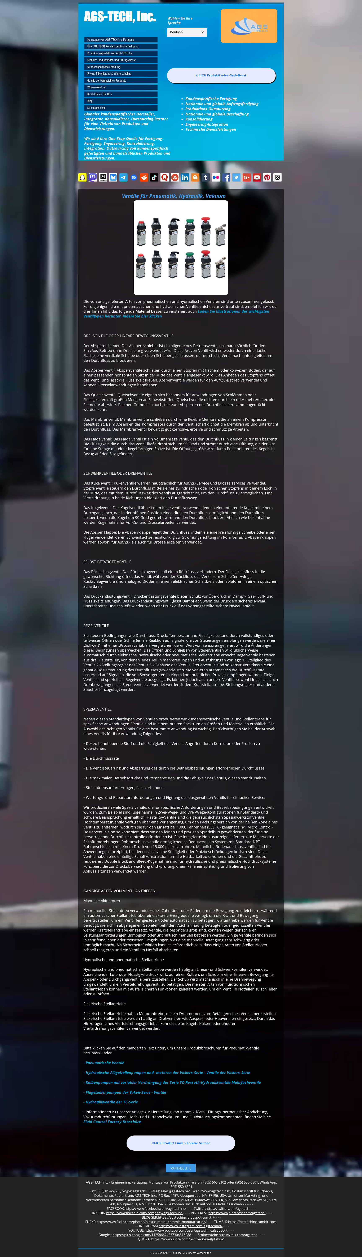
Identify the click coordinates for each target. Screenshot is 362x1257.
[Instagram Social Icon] (277, 177)
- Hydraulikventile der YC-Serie (110, 1102)
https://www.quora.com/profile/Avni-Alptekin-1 (188, 1239)
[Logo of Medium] (103, 177)
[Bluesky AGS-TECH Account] (113, 177)
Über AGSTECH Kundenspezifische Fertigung (112, 46)
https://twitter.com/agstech (227, 1208)
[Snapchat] (82, 177)
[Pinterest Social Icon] (267, 177)
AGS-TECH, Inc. (120, 16)
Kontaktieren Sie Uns (99, 94)
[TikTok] (154, 177)
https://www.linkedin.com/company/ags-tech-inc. (144, 1213)
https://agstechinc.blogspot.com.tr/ (186, 1217)
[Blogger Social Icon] (195, 177)
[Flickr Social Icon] (216, 177)
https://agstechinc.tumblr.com (252, 1221)
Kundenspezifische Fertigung (103, 67)
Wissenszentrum (96, 87)
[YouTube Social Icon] (257, 177)
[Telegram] (123, 177)
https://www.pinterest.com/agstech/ (237, 1213)
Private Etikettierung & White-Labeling (109, 74)
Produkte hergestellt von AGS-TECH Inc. (110, 53)
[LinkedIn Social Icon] (185, 177)
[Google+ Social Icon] (247, 177)
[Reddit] (144, 177)
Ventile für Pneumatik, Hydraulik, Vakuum (174, 196)
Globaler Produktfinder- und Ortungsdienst (111, 60)
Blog (90, 101)
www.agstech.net (216, 1191)
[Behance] (134, 177)
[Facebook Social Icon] (226, 177)
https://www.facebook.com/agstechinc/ (155, 1208)
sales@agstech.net (175, 1191)
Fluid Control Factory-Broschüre (112, 1121)
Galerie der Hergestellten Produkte (106, 80)
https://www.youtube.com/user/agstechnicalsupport (186, 1230)
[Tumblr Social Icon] (206, 177)
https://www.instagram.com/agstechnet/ (190, 1226)
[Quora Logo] (164, 177)
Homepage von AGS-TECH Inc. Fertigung (110, 40)
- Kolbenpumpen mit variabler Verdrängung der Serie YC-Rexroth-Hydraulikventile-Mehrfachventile (172, 1082)
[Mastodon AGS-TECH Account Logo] (93, 177)
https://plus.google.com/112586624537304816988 (151, 1234)
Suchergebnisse (96, 108)
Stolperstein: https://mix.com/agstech (227, 1234)
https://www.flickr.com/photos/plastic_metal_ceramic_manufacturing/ (152, 1221)
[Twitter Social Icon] (236, 177)
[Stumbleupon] (175, 177)
